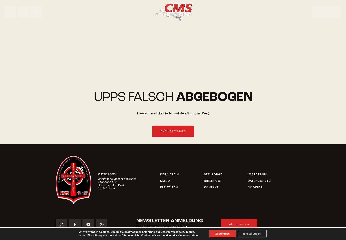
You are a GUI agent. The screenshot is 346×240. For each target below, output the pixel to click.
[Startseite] (173, 12)
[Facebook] (23, 12)
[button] (173, 131)
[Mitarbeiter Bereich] (102, 224)
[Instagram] (10, 12)
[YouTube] (36, 12)
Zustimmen (222, 234)
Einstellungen (96, 235)
